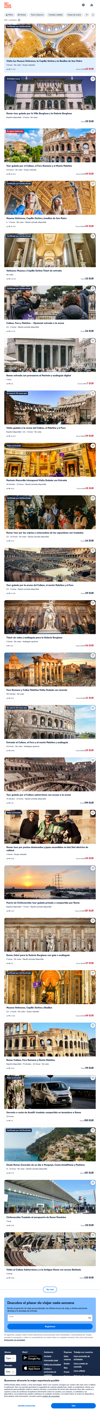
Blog (65, 1368)
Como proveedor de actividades (82, 1357)
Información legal (51, 1360)
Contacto (47, 1356)
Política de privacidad (52, 1364)
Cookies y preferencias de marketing (50, 1372)
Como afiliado (79, 1371)
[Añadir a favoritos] (92, 26)
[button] (50, 48)
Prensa (66, 1372)
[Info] (19, 20)
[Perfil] (92, 5)
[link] (50, 48)
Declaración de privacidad (14, 1340)
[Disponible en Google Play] (32, 1358)
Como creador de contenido (81, 1365)
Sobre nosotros (67, 1357)
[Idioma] (83, 5)
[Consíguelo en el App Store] (32, 1368)
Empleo (67, 1363)
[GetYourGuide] (7, 5)
